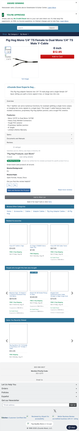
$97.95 (53, 248)
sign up (73, 405)
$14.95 (12, 248)
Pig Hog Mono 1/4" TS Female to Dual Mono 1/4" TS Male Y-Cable (18, 346)
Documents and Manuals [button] (39, 138)
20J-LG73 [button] (39, 372)
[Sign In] (69, 28)
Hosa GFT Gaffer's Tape (16, 246)
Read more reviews (65, 190)
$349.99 (33, 297)
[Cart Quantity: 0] (64, 28)
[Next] (72, 292)
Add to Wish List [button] (40, 197)
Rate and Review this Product (18, 190)
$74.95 (53, 299)
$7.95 (32, 250)
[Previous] (7, 292)
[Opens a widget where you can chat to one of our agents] (71, 427)
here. (50, 202)
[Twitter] (54, 412)
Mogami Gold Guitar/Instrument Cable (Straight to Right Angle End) (59, 294)
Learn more (52, 8)
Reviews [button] (39, 142)
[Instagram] (39, 412)
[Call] (74, 27)
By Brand (23, 34)
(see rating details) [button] (26, 157)
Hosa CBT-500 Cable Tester (58, 246)
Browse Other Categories (39, 206)
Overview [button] (39, 101)
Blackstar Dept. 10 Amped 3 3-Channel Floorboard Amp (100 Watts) (17, 294)
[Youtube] (70, 412)
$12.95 (12, 351)
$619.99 (12, 299)
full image (25, 79)
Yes (9, 185)
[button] (25, 62)
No (15, 185)
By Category (13, 34)
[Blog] (8, 412)
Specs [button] (39, 134)
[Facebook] (24, 412)
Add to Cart (57, 56)
